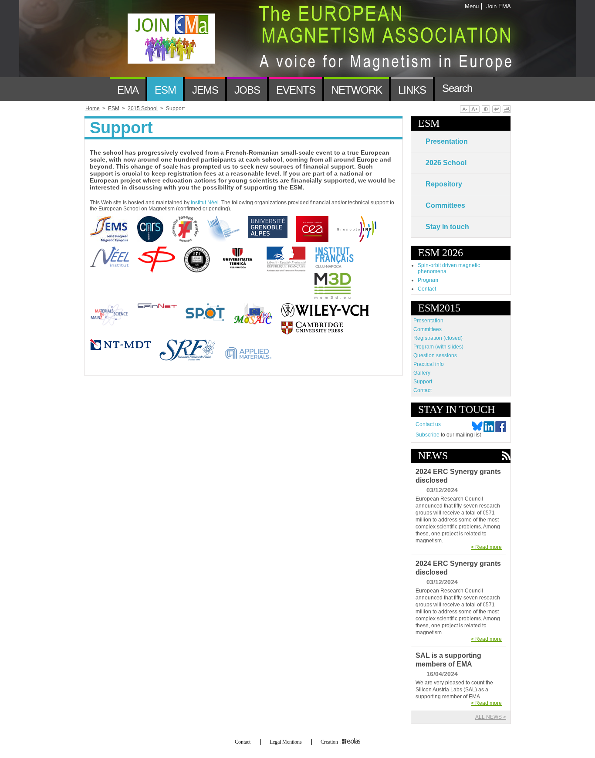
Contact (427, 289)
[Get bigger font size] (474, 109)
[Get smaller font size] (464, 109)
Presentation (447, 141)
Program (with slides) (438, 347)
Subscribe (427, 435)
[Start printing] (507, 109)
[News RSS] (505, 456)
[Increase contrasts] (486, 109)
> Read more (486, 547)
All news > (490, 717)
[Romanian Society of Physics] (191, 363)
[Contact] (492, 89)
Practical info (428, 364)
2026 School (446, 162)
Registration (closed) (438, 338)
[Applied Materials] (252, 363)
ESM (428, 123)
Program (428, 280)
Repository (444, 184)
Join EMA (497, 6)
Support (422, 382)
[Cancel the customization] (496, 109)
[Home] (97, 89)
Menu (472, 6)
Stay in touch (447, 226)
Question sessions (435, 355)
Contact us (428, 424)
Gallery (421, 373)
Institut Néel (205, 203)
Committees (445, 205)
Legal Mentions (286, 742)
